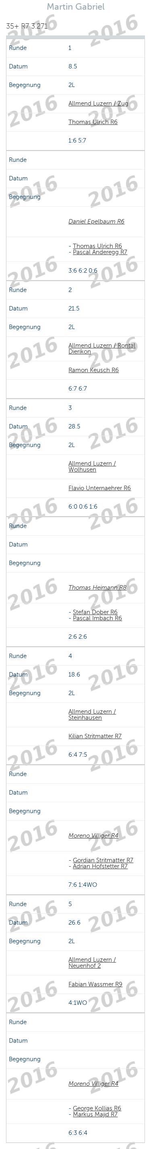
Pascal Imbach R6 (97, 618)
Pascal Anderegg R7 (100, 252)
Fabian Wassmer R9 (95, 984)
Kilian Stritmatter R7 (95, 736)
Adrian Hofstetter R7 (100, 866)
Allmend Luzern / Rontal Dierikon (101, 348)
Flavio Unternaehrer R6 (99, 488)
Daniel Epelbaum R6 (96, 221)
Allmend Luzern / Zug (98, 103)
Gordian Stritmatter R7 (103, 860)
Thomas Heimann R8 (97, 587)
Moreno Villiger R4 (93, 835)
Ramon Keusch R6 (93, 370)
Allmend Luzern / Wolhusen (92, 466)
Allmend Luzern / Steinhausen (92, 714)
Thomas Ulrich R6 (93, 122)
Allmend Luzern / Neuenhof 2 (92, 962)
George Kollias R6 (97, 1108)
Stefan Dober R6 (95, 612)
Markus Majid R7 (95, 1114)
